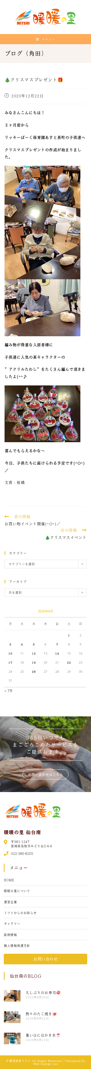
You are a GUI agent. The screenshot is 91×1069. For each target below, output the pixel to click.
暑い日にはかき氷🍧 (43, 1035)
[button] (45, 774)
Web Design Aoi (45, 1063)
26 (34, 671)
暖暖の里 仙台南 (22, 832)
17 (10, 662)
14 (57, 653)
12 (34, 653)
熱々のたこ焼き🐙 (41, 1014)
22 (69, 662)
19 (34, 662)
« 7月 (9, 690)
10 (10, 653)
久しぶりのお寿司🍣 (43, 993)
